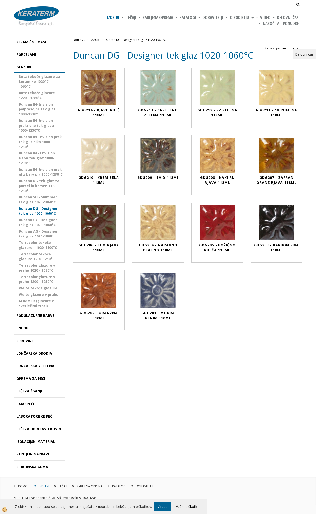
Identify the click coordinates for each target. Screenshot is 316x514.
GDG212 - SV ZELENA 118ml (217, 112)
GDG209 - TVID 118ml (158, 177)
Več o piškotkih (188, 506)
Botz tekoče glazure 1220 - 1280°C (37, 95)
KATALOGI (187, 17)
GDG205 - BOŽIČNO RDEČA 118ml (217, 247)
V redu (163, 506)
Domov (78, 40)
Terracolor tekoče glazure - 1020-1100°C (38, 245)
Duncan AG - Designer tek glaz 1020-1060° (38, 233)
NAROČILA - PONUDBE (281, 23)
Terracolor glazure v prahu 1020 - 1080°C (37, 268)
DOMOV (23, 486)
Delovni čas (288, 17)
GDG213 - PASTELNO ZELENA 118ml (158, 112)
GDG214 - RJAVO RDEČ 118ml (99, 112)
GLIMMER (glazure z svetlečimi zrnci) (36, 303)
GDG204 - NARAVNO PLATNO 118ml (158, 247)
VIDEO (265, 17)
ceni (284, 48)
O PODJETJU (239, 17)
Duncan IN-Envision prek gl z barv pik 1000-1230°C (41, 172)
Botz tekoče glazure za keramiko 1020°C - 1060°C (39, 81)
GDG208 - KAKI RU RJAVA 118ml (217, 180)
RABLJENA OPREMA (158, 17)
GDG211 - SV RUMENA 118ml (276, 112)
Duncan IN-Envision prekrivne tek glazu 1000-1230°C (36, 125)
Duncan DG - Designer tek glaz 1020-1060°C (38, 211)
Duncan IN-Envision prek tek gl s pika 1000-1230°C (40, 141)
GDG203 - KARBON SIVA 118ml (276, 247)
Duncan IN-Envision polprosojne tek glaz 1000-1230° (37, 109)
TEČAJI (131, 17)
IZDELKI (113, 17)
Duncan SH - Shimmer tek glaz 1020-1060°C (38, 199)
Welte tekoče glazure (38, 288)
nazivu (295, 48)
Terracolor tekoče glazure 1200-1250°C (37, 256)
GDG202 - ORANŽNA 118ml (99, 315)
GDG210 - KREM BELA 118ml (99, 180)
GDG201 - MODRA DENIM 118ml (158, 315)
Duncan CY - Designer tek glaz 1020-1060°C (38, 222)
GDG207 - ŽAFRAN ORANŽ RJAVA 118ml (276, 180)
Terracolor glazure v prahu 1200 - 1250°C (37, 279)
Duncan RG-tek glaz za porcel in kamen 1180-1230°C (39, 185)
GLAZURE (93, 40)
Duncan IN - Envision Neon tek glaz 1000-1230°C (37, 158)
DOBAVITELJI (212, 17)
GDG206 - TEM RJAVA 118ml (99, 247)
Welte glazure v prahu (38, 294)
